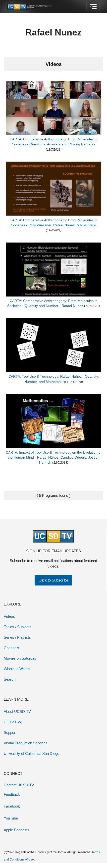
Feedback (12, 794)
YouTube (11, 818)
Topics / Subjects (17, 627)
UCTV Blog (13, 722)
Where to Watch (17, 669)
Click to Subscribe (53, 580)
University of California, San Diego (31, 753)
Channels (11, 648)
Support (10, 732)
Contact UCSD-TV (19, 785)
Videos (9, 616)
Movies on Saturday (20, 658)
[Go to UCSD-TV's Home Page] (29, 6)
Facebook (12, 806)
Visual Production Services (26, 743)
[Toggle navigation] (93, 6)
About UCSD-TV (17, 711)
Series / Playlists (17, 637)
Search (9, 679)
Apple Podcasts (16, 830)
